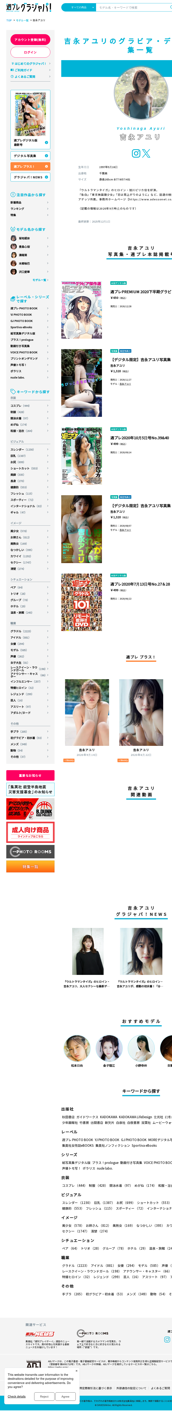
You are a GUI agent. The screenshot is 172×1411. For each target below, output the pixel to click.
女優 (18, 644)
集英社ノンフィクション (112, 1145)
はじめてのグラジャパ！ (31, 63)
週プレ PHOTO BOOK (23, 308)
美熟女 (19, 543)
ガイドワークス (87, 1117)
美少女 (19, 531)
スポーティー (22, 500)
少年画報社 (70, 1122)
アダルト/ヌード (20, 713)
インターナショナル (26, 506)
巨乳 (18, 456)
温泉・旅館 (22, 612)
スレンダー (22, 449)
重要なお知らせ (30, 775)
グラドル (21, 631)
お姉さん (20, 537)
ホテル (18, 606)
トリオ (18, 594)
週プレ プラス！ (24, 166)
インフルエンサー (26, 681)
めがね (19, 424)
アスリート (21, 707)
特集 (13, 215)
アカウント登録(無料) (30, 40)
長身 (18, 481)
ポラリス (15, 371)
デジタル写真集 (25, 156)
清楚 (18, 569)
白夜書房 (133, 1122)
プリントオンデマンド (24, 358)
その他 (18, 757)
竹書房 (84, 1122)
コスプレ (20, 406)
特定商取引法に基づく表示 (95, 1388)
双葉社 (146, 1122)
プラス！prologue (21, 340)
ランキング (17, 209)
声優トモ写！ (18, 365)
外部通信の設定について (131, 1388)
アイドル (20, 637)
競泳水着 (20, 418)
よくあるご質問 (25, 76)
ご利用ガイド (23, 70)
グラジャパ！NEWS (28, 177)
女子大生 (20, 663)
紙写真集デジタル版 (22, 333)
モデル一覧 (22, 20)
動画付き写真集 (20, 346)
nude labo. (17, 377)
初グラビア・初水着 (26, 738)
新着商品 (15, 202)
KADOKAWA (108, 1117)
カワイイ (21, 556)
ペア (17, 587)
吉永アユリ (117, 365)
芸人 (17, 700)
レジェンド (22, 694)
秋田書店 (68, 1117)
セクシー (21, 562)
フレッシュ (22, 493)
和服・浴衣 (22, 431)
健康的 (19, 487)
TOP (9, 20)
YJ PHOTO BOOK (21, 314)
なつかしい (22, 550)
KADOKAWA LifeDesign (135, 1117)
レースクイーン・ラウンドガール (28, 669)
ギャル (18, 512)
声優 (18, 656)
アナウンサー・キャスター (28, 675)
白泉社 (120, 1122)
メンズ (19, 744)
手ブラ (19, 731)
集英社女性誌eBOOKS (78, 1145)
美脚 (18, 475)
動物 (17, 750)
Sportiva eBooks (21, 327)
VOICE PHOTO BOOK (23, 352)
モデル (19, 650)
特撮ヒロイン (22, 688)
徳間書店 (97, 1122)
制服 (18, 412)
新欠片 (109, 1122)
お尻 (18, 462)
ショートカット (24, 468)
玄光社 (158, 1117)
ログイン (30, 52)
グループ (20, 600)
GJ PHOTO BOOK (21, 321)
